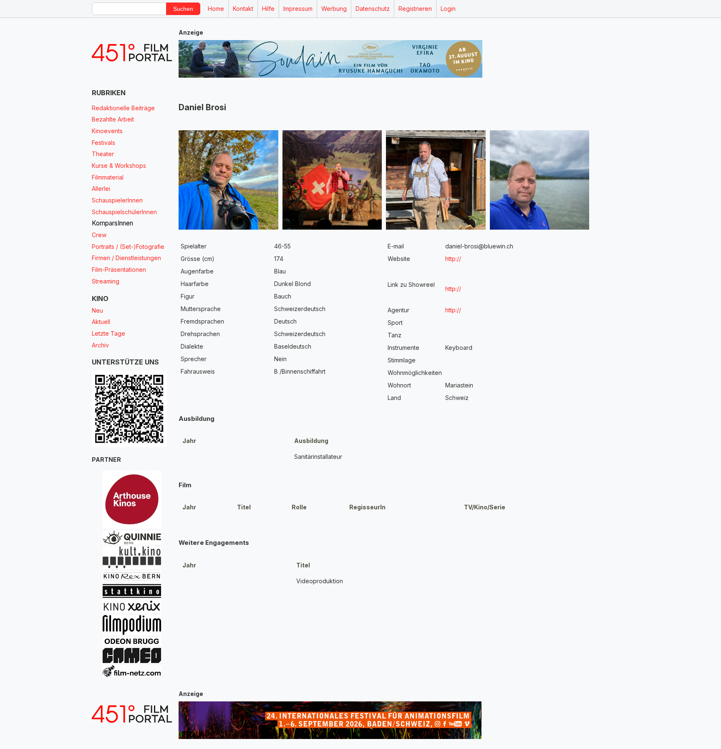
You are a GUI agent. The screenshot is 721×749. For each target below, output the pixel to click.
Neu (97, 310)
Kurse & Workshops (119, 165)
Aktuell (101, 321)
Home (216, 8)
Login (448, 8)
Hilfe (268, 8)
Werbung (334, 8)
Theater (103, 153)
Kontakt (243, 8)
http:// (453, 258)
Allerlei (101, 188)
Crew (99, 234)
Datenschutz (372, 8)
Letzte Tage (108, 333)
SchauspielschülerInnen (124, 211)
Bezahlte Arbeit (113, 119)
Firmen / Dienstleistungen (126, 257)
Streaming (105, 281)
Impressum (298, 8)
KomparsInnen (112, 223)
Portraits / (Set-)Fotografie (128, 246)
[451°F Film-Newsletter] (132, 53)
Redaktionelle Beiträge (123, 107)
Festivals (103, 142)
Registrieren (415, 8)
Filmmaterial (108, 177)
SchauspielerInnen (117, 200)
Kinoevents (107, 130)
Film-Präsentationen (119, 269)
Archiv (100, 345)
